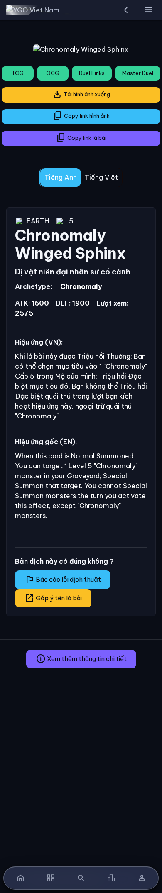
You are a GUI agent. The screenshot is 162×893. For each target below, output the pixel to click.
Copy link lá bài (81, 138)
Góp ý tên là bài (53, 598)
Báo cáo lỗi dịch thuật (63, 579)
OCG (52, 73)
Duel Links (92, 73)
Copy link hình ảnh (81, 116)
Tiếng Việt (101, 177)
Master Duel (137, 73)
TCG (18, 73)
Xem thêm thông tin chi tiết (81, 659)
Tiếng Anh (60, 177)
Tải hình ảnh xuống (81, 94)
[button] (147, 10)
